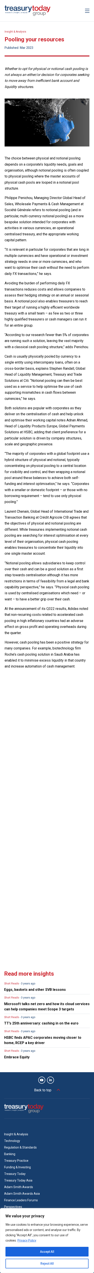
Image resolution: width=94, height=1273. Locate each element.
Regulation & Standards (20, 1147)
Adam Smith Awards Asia (22, 1193)
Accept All (47, 1251)
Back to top (42, 1090)
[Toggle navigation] (87, 10)
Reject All (47, 1263)
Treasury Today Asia (18, 1180)
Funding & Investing (17, 1167)
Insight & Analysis (15, 31)
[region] (47, 1240)
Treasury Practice (16, 1160)
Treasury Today (15, 1174)
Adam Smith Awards (18, 1187)
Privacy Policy (26, 1240)
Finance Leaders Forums (21, 1200)
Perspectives (13, 1207)
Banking (9, 1154)
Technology (12, 1141)
